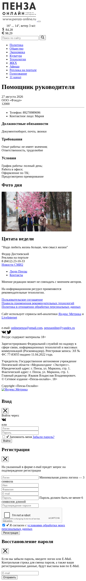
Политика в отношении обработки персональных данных (41, 306)
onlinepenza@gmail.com (26, 328)
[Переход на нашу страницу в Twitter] (9, 333)
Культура (16, 55)
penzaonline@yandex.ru (59, 328)
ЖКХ (13, 63)
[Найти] (42, 37)
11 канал (15, 77)
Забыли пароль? (43, 437)
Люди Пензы (18, 271)
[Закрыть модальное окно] (5, 411)
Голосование (18, 73)
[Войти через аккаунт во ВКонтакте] (4, 421)
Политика (16, 45)
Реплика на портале (23, 70)
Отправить (9, 577)
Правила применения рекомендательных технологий (38, 303)
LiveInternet (9, 317)
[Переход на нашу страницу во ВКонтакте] (4, 333)
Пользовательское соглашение (22, 299)
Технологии (18, 59)
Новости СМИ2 (12, 264)
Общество (16, 48)
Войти (6, 440)
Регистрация (10, 532)
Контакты (16, 275)
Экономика (17, 52)
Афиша (14, 66)
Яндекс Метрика (69, 314)
